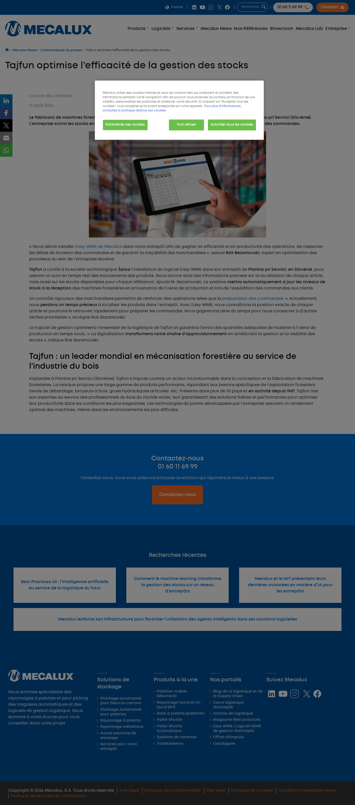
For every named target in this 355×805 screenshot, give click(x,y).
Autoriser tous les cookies (232, 124)
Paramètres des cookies (125, 124)
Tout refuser (186, 124)
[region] (179, 110)
